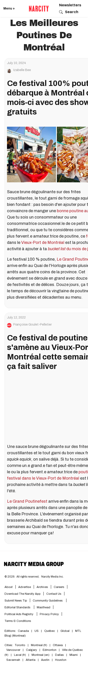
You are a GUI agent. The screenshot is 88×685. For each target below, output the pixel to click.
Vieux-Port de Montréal (43, 242)
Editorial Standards (18, 607)
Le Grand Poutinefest (27, 501)
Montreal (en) (40, 654)
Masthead (43, 607)
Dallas (59, 654)
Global (64, 631)
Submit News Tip (16, 600)
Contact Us (53, 593)
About (9, 587)
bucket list (57, 249)
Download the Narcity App (23, 593)
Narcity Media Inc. (52, 576)
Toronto (20, 645)
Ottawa (58, 645)
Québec (49, 631)
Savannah (13, 659)
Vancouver (13, 650)
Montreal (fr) (39, 645)
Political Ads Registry (19, 614)
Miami (73, 654)
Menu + (9, 8)
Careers (59, 587)
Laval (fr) (20, 654)
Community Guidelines (48, 600)
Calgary (31, 650)
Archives (42, 587)
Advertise (24, 587)
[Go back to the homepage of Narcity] (39, 8)
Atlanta (30, 659)
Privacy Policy (49, 614)
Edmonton (49, 650)
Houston (60, 659)
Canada (23, 631)
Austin (45, 659)
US (37, 631)
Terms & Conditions (18, 621)
